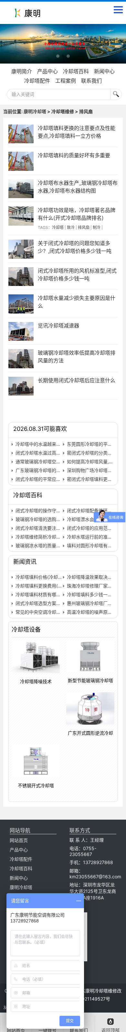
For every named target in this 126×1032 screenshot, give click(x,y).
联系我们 (91, 80)
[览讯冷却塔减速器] (21, 331)
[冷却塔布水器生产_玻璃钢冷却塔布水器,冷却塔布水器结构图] (21, 189)
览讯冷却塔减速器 (58, 325)
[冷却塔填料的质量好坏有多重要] (21, 161)
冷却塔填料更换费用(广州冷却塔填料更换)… (60, 585)
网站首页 (19, 840)
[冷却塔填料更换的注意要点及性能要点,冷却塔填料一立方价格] (21, 134)
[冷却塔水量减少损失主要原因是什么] (21, 304)
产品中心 (47, 71)
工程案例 (65, 80)
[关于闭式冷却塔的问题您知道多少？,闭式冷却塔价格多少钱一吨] (21, 249)
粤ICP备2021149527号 (86, 999)
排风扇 (83, 227)
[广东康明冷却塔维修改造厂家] (27, 14)
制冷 (96, 227)
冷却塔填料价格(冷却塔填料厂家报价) (53, 577)
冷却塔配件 (37, 80)
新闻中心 (104, 71)
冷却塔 (58, 227)
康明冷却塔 (35, 111)
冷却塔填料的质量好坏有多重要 (74, 155)
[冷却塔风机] (63, 44)
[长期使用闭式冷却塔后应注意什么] (21, 386)
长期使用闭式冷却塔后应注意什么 (76, 380)
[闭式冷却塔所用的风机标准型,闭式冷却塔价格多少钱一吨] (21, 277)
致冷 (71, 227)
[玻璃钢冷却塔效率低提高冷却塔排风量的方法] (21, 359)
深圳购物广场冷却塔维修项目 (96, 470)
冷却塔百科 (76, 71)
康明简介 (21, 71)
